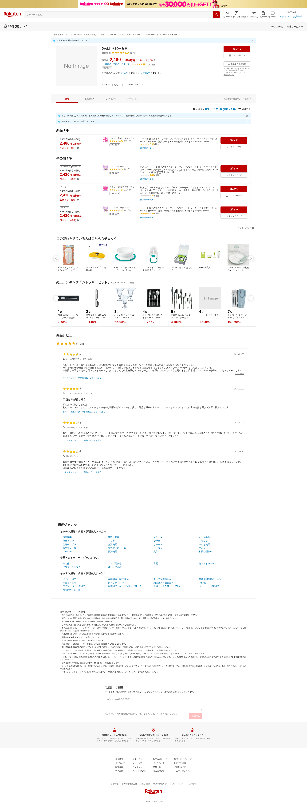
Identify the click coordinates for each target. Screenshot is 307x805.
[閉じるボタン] (252, 40)
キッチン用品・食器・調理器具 (83, 34)
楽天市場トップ (60, 34)
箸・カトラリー (133, 34)
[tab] (67, 99)
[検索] (216, 14)
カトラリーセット (151, 34)
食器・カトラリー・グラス (111, 34)
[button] (236, 14)
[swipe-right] (250, 258)
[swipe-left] (56, 258)
